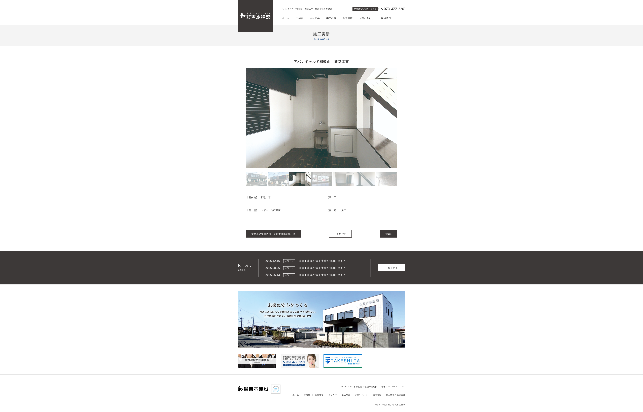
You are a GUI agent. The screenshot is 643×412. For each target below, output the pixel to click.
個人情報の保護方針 (395, 395)
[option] (321, 118)
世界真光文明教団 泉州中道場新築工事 (273, 234)
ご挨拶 (299, 18)
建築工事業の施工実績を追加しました (322, 261)
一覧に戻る (340, 234)
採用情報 (386, 18)
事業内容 (331, 18)
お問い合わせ (366, 18)
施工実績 (348, 18)
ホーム (286, 18)
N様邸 (388, 234)
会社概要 (315, 18)
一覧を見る (391, 267)
